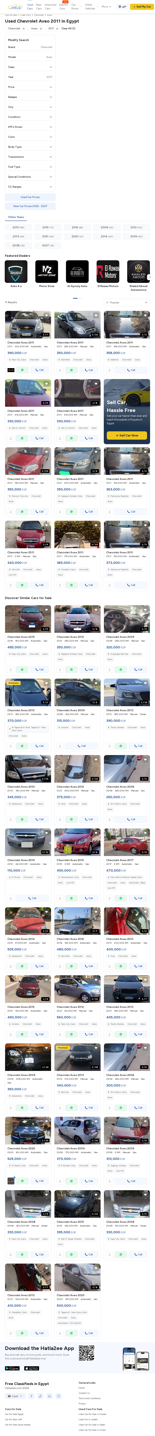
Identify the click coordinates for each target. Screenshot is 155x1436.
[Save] (46, 315)
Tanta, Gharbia (117, 727)
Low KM (12, 575)
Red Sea (65, 1092)
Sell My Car (143, 6)
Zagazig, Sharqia (118, 1165)
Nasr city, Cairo (19, 360)
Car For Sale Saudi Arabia (17, 1424)
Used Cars (30, 6)
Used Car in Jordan (88, 1419)
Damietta (65, 360)
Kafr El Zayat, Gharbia (71, 1239)
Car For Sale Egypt (14, 1414)
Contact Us (84, 1393)
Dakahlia (114, 360)
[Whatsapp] (22, 370)
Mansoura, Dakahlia (119, 496)
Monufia (15, 569)
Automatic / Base (137, 883)
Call (41, 370)
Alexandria (16, 804)
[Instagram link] (59, 1396)
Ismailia (64, 727)
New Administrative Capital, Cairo (126, 877)
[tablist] (77, 217)
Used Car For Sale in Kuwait (92, 1414)
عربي (124, 6)
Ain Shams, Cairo (119, 804)
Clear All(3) (68, 28)
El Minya (16, 877)
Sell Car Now (128, 435)
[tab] (16, 217)
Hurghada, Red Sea (119, 654)
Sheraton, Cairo (68, 569)
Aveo (45, 360)
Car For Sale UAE (13, 1419)
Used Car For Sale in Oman (92, 1430)
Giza (63, 804)
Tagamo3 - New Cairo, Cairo (74, 1312)
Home (82, 1388)
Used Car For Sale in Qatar (92, 1424)
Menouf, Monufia (20, 496)
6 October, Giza (68, 1165)
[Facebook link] (31, 1396)
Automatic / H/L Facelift (69, 1323)
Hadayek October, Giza (71, 496)
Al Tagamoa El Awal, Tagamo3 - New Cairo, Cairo (29, 729)
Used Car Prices (30, 197)
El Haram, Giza (19, 1165)
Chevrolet (34, 360)
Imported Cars (50, 6)
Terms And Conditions (90, 1398)
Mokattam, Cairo (19, 1312)
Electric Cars (63, 6)
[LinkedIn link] (49, 1396)
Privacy (82, 1403)
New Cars (39, 6)
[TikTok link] (40, 1396)
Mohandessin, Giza (70, 877)
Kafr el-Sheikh (19, 428)
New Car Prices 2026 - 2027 (30, 206)
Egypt (15, 1396)
